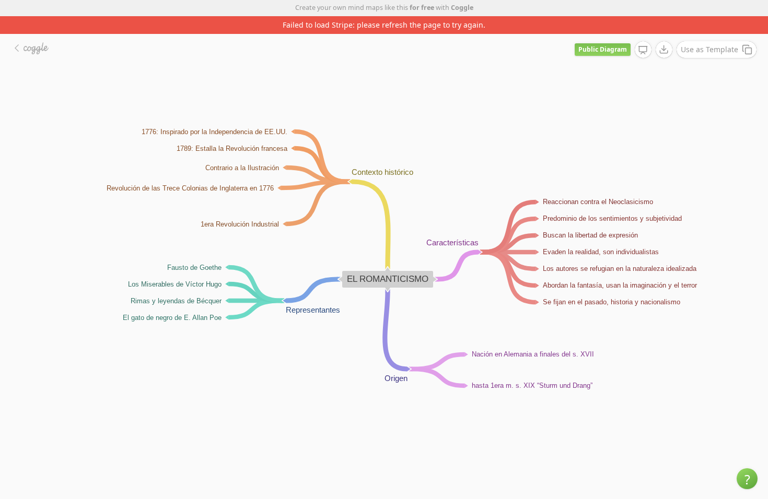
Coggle (462, 7)
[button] (747, 478)
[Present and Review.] (643, 50)
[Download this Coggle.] (664, 49)
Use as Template (709, 49)
